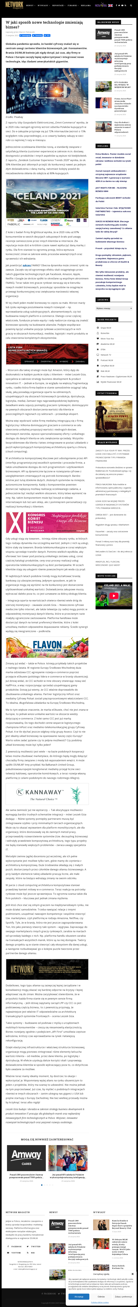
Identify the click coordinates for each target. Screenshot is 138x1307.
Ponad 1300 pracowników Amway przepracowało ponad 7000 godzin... (26, 1176)
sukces (27, 265)
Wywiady (43, 5)
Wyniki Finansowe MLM (110, 382)
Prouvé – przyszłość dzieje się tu (111, 248)
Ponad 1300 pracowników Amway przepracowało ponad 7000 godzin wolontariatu (123, 36)
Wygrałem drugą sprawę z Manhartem (112, 524)
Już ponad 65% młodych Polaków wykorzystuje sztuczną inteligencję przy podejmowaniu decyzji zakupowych (123, 62)
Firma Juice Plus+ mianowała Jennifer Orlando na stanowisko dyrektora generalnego (123, 104)
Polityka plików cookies (100, 1302)
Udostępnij (26, 35)
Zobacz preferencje (123, 1296)
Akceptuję (79, 1296)
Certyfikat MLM (107, 365)
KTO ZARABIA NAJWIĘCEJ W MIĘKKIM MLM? (122, 84)
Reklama (86, 5)
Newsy (30, 5)
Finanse (72, 5)
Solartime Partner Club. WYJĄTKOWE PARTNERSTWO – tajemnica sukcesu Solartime (113, 211)
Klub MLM (105, 371)
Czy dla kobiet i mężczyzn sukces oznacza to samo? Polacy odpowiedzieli (122, 127)
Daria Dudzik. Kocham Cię (118, 1266)
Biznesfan (104, 333)
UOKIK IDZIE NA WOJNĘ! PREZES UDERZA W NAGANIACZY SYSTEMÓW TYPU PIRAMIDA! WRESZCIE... (112, 504)
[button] (132, 1274)
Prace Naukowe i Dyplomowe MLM (116, 376)
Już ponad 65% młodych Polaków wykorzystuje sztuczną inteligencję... (68, 1176)
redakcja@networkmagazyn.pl (27, 1269)
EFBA (102, 349)
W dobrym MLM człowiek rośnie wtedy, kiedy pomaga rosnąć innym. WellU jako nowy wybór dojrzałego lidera (121, 1246)
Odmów (101, 1296)
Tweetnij (38, 35)
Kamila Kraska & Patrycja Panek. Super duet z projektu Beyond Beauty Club (122, 1224)
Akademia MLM (107, 344)
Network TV (105, 355)
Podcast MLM (106, 360)
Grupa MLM (105, 327)
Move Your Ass (107, 338)
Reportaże (58, 5)
